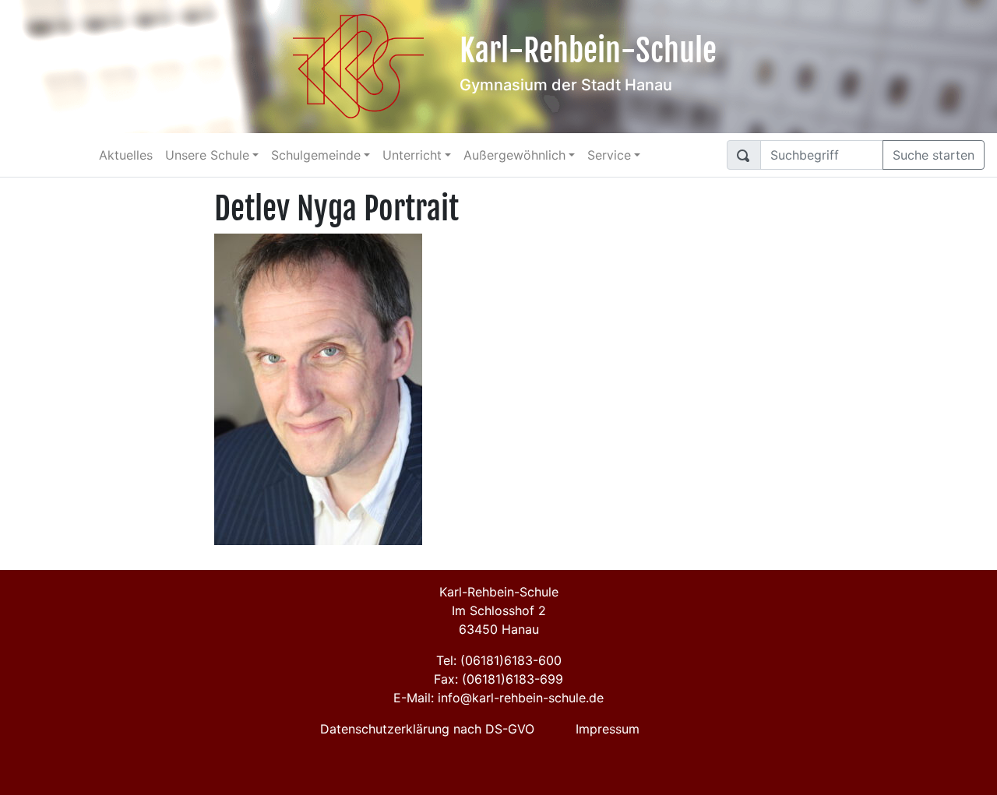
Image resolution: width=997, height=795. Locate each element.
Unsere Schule (207, 155)
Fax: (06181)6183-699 (498, 679)
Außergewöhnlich (514, 155)
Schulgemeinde (316, 155)
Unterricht (412, 155)
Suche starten (933, 155)
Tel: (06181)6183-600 (499, 660)
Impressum (607, 729)
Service (609, 155)
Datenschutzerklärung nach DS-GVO (427, 729)
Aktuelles (126, 155)
